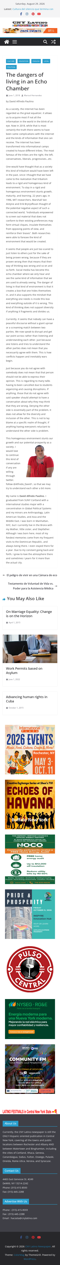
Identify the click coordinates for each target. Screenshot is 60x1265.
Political (11, 67)
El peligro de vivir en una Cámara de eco (32, 575)
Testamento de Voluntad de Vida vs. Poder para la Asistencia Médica (30, 586)
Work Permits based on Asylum (24, 670)
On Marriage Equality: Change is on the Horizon (29, 613)
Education (23, 61)
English (36, 61)
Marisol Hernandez (33, 95)
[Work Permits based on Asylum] (30, 637)
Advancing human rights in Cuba (26, 699)
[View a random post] (53, 42)
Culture (10, 61)
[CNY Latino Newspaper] (7, 42)
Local (46, 61)
